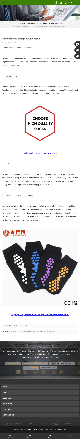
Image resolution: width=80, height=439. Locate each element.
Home (17, 26)
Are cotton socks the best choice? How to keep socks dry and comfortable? (33, 331)
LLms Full (62, 429)
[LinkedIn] (18, 424)
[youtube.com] (55, 424)
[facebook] (68, 424)
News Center (24, 26)
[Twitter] (30, 424)
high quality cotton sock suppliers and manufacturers (40, 315)
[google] (43, 424)
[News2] (40, 13)
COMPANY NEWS (35, 26)
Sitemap (49, 429)
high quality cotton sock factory (40, 153)
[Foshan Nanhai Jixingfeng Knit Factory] (4, 3)
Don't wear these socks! (21, 326)
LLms (55, 429)
